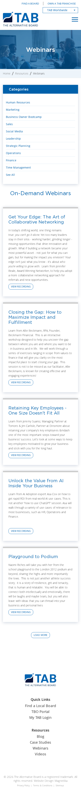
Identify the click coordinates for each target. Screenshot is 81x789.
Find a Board (30, 3)
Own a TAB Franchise (62, 3)
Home (6, 73)
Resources (21, 73)
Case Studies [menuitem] (40, 742)
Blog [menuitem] (40, 736)
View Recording (21, 286)
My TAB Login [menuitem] (40, 717)
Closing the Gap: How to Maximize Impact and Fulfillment (35, 317)
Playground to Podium (33, 556)
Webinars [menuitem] (41, 748)
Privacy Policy (23, 785)
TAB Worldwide (57, 10)
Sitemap (60, 785)
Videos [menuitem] (40, 754)
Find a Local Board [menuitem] (40, 705)
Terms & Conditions (42, 785)
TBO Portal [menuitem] (40, 711)
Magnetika (61, 781)
